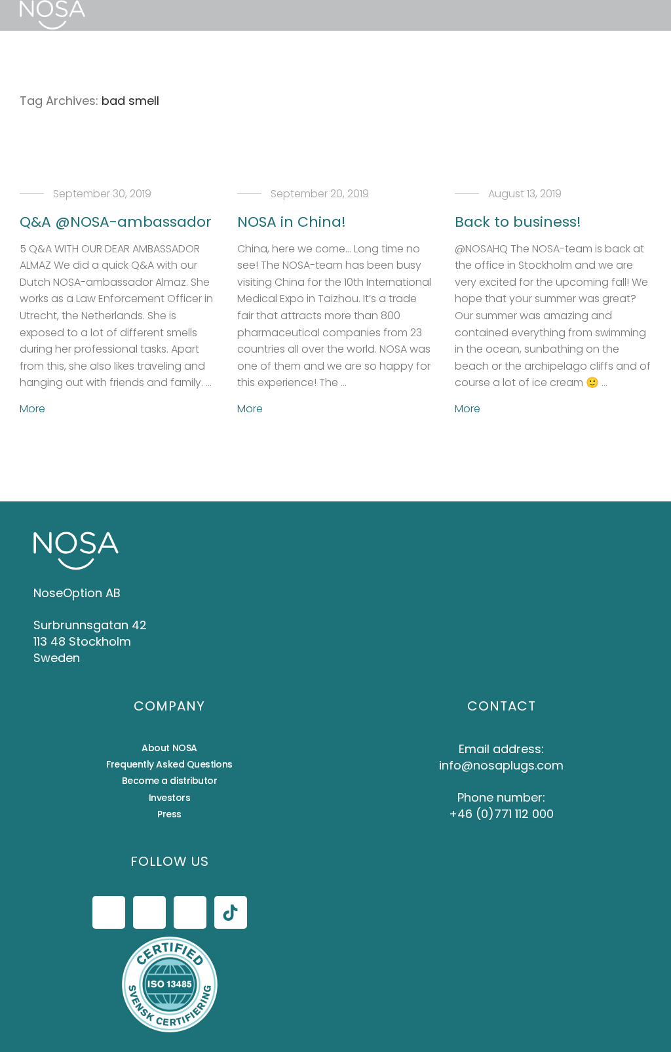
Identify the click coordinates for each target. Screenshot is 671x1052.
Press (169, 814)
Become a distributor (170, 780)
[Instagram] (149, 912)
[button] (120, 15)
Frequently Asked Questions (169, 764)
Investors (170, 797)
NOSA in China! (291, 222)
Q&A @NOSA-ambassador (116, 222)
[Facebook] (108, 912)
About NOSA (169, 747)
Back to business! (518, 222)
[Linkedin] (190, 912)
